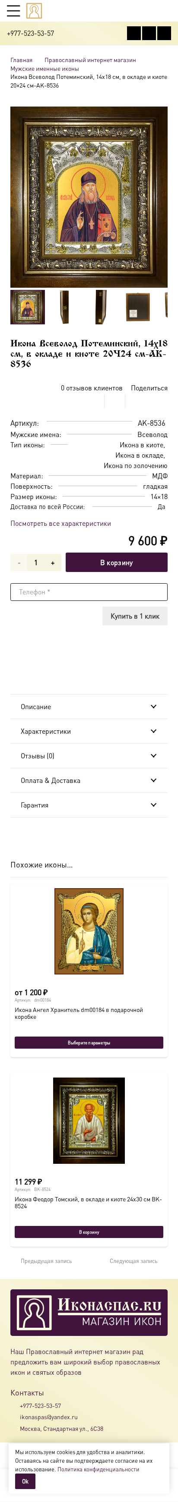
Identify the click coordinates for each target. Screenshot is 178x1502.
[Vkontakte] (134, 33)
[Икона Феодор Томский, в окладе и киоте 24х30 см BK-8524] (89, 1121)
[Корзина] (150, 11)
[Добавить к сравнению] (161, 401)
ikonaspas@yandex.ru (49, 1416)
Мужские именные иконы (44, 68)
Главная (21, 59)
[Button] (167, 10)
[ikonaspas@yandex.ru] (15, 1417)
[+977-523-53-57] (15, 1405)
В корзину (116, 562)
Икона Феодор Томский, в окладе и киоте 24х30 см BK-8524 (88, 1202)
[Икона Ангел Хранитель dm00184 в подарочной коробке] (89, 931)
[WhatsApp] (149, 33)
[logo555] (34, 10)
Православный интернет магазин (90, 59)
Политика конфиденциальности (98, 1469)
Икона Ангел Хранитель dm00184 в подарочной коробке (79, 1013)
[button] (13, 10)
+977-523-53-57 (40, 1405)
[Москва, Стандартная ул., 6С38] (15, 1428)
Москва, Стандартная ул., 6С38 (61, 1428)
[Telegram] (164, 33)
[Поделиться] (94, 401)
